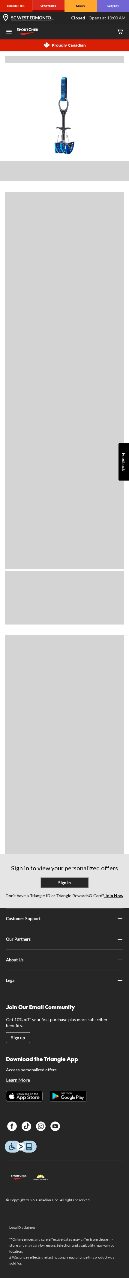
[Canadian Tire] (16, 6)
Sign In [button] (64, 882)
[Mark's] (80, 6)
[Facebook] (12, 1126)
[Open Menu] (9, 32)
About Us (14, 959)
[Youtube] (55, 1126)
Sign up (18, 1037)
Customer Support (23, 918)
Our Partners (18, 939)
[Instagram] (41, 1126)
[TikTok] (26, 1126)
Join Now (113, 895)
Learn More (18, 1080)
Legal (11, 980)
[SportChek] (48, 6)
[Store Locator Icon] (5, 18)
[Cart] (120, 31)
